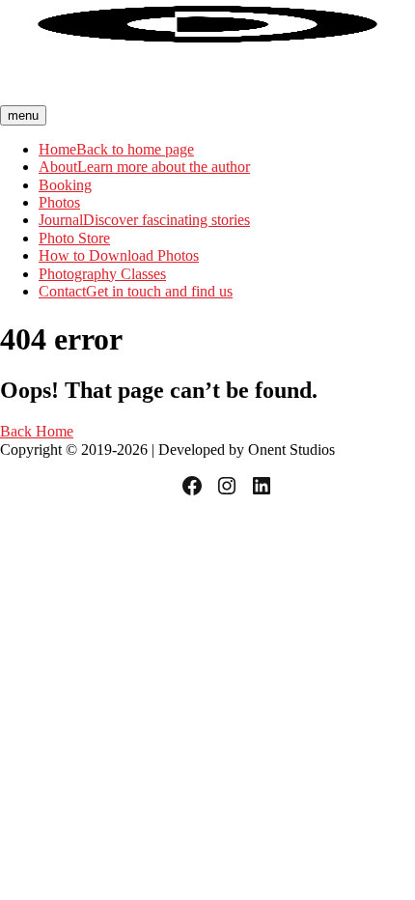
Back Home (36, 431)
